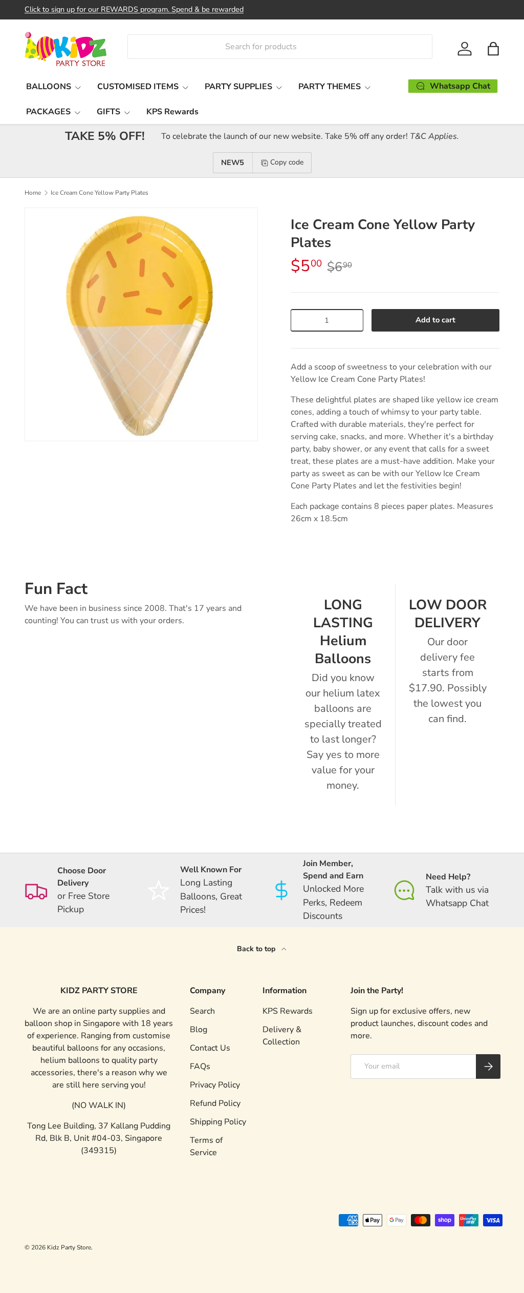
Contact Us (210, 1048)
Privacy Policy (215, 1085)
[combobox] (279, 46)
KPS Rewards (172, 111)
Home (33, 193)
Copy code (286, 162)
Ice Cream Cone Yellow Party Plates (99, 193)
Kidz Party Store (69, 1247)
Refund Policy (215, 1103)
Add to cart (435, 320)
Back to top (257, 949)
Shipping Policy (218, 1121)
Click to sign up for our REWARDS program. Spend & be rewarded (134, 9)
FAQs (200, 1066)
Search (202, 1011)
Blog (198, 1029)
